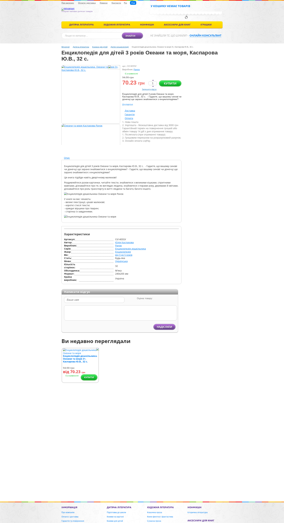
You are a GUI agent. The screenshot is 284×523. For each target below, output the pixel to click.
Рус (125, 2)
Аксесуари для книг (177, 24)
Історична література (198, 512)
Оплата (129, 118)
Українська (121, 261)
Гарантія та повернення (72, 521)
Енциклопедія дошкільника (130, 248)
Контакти (116, 2)
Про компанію (67, 512)
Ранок (137, 69)
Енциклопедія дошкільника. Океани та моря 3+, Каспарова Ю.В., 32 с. (80, 358)
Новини (103, 2)
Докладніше (127, 104)
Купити (170, 83)
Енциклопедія (123, 251)
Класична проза (154, 512)
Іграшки (206, 24)
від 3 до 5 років (123, 254)
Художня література (117, 24)
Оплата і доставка (87, 2)
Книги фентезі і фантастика (160, 517)
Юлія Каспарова (124, 242)
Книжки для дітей (115, 521)
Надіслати (164, 327)
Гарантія (130, 114)
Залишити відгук (149, 89)
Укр (133, 2)
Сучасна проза (154, 521)
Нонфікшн (147, 24)
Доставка (130, 110)
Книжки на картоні (115, 517)
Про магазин (67, 2)
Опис (67, 157)
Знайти (130, 35)
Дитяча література (81, 24)
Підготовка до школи (116, 512)
